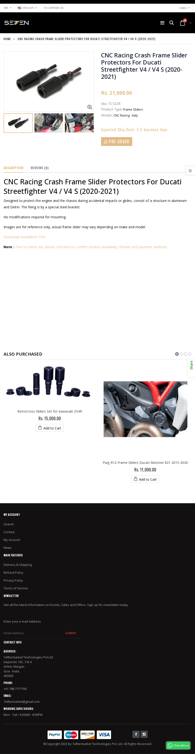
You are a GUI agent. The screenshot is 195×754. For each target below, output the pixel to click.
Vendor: (107, 115)
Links (183, 8)
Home (7, 39)
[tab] (13, 168)
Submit (70, 633)
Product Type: (111, 109)
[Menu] (162, 22)
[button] (177, 354)
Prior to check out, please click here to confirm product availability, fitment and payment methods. (91, 247)
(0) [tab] (40, 167)
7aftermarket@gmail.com (22, 701)
